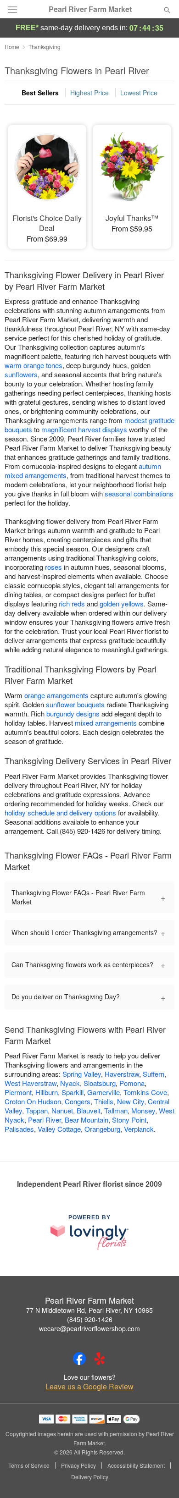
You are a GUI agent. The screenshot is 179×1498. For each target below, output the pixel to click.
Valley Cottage (59, 1129)
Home (12, 46)
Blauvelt (89, 1110)
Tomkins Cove (145, 1092)
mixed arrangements (106, 722)
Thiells (103, 1101)
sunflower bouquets (75, 704)
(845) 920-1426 (89, 1319)
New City (130, 1101)
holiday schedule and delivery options (60, 812)
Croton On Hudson (33, 1101)
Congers (77, 1101)
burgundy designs (73, 713)
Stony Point (129, 1119)
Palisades (19, 1129)
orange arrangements (56, 695)
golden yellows (122, 603)
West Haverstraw (30, 1083)
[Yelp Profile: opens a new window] (99, 1358)
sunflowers (21, 374)
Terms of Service (29, 1465)
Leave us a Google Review (89, 1387)
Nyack (70, 1083)
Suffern (153, 1074)
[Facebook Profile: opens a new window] (79, 1358)
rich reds (72, 603)
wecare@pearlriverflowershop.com (89, 1328)
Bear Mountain (86, 1119)
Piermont (18, 1092)
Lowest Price (138, 92)
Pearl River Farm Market (90, 9)
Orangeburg (102, 1129)
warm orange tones (33, 365)
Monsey (143, 1110)
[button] (159, 1477)
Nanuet (62, 1110)
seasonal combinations (139, 493)
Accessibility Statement (136, 1465)
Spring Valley (81, 1074)
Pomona (132, 1083)
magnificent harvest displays (84, 429)
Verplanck (139, 1129)
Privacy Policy (78, 1465)
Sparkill (73, 1092)
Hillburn (46, 1092)
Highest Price (89, 92)
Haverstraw (122, 1074)
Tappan (37, 1110)
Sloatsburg (100, 1083)
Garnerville (103, 1092)
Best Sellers (40, 92)
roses (53, 567)
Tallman (116, 1110)
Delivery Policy (89, 1477)
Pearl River (44, 1119)
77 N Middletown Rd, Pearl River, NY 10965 (89, 1310)
